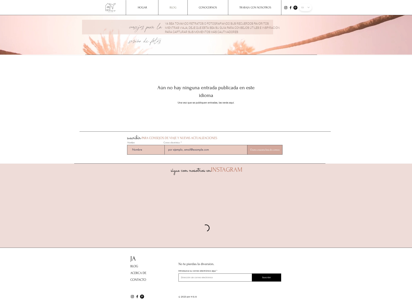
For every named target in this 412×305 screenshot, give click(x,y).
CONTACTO (138, 280)
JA (133, 258)
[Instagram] (286, 8)
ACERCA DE (138, 273)
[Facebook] (291, 8)
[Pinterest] (295, 8)
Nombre (131, 143)
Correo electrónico (172, 143)
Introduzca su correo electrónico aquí (197, 271)
